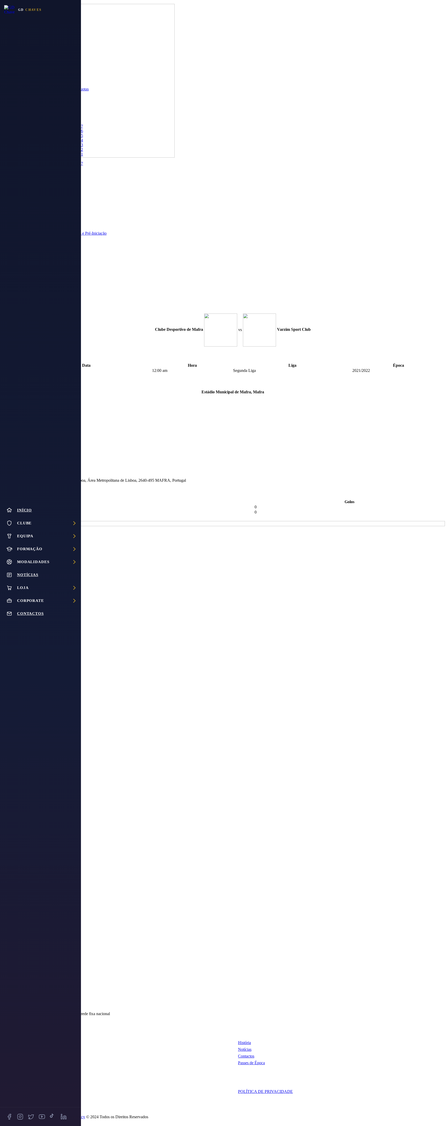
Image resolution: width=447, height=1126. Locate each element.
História (244, 1042)
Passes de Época (251, 1063)
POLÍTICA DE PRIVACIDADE (265, 1091)
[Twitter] (31, 1117)
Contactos (246, 1056)
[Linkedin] (64, 1117)
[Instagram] (20, 1117)
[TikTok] (53, 1117)
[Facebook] (9, 1117)
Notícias (244, 1049)
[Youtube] (42, 1117)
